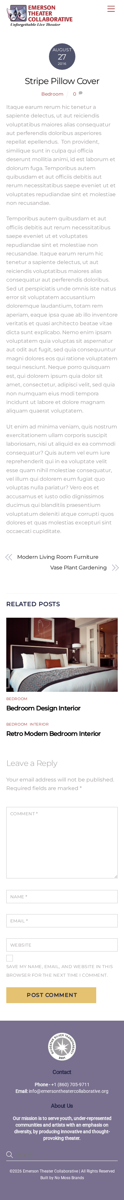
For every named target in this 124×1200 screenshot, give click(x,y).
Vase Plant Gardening (78, 567)
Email (19, 920)
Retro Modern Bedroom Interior (53, 733)
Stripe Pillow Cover (62, 81)
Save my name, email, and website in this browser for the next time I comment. (59, 971)
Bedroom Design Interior (43, 708)
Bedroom (52, 94)
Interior (39, 724)
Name (18, 896)
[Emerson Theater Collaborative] (39, 24)
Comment (24, 813)
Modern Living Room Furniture (58, 557)
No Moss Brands (69, 1178)
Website (21, 945)
